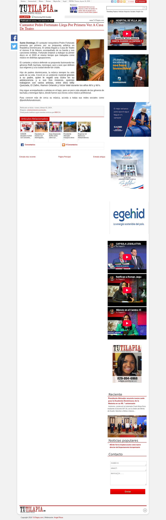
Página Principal (64, 157)
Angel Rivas (58, 517)
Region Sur (57, 1)
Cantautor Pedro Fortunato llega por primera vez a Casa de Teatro (61, 26)
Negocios (127, 11)
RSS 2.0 (57, 112)
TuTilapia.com (38, 517)
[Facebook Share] (14, 41)
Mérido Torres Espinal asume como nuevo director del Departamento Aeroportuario (125, 446)
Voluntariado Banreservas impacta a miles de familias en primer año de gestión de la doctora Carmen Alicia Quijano (87, 9)
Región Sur (139, 11)
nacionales (42, 110)
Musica (41, 1)
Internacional (32, 1)
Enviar (128, 491)
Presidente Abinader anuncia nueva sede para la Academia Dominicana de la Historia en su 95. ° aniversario (126, 400)
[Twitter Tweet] (14, 49)
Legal (64, 1)
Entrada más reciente (27, 157)
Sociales (133, 11)
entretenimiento (32, 110)
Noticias (23, 1)
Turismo (48, 1)
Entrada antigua (99, 157)
